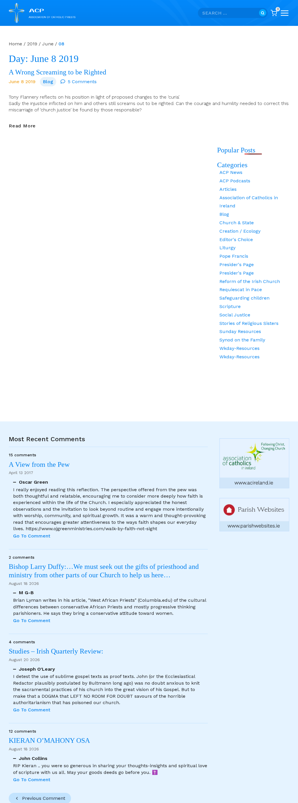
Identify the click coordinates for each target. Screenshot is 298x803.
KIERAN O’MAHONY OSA (50, 740)
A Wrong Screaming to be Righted (57, 72)
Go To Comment (31, 536)
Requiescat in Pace (240, 289)
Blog (48, 81)
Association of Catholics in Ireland (248, 202)
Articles (228, 189)
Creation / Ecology (239, 231)
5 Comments (82, 81)
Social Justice (234, 315)
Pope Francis (233, 256)
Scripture (230, 306)
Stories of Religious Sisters (249, 323)
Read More (22, 126)
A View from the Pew (39, 464)
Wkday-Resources (239, 348)
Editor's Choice (236, 239)
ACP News (230, 172)
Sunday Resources (240, 331)
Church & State (236, 222)
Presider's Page (236, 264)
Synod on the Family (242, 340)
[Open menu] (284, 13)
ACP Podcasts (234, 181)
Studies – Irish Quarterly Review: (56, 651)
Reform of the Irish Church (249, 281)
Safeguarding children (244, 298)
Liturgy (227, 247)
